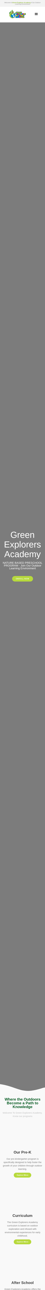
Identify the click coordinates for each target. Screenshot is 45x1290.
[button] (36, 14)
